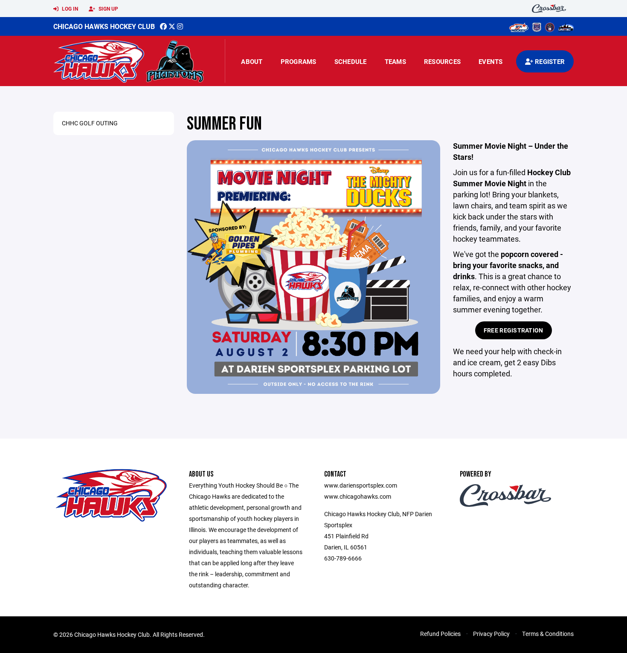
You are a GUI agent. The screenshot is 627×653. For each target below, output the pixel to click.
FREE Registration (513, 330)
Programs (298, 61)
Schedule (350, 61)
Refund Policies (440, 634)
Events (491, 61)
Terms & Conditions (548, 634)
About (251, 61)
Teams (395, 61)
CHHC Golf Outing (90, 123)
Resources (442, 61)
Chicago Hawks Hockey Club (104, 26)
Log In (69, 8)
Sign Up (107, 8)
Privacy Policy (491, 634)
